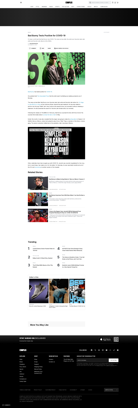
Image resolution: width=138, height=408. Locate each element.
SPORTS (57, 6)
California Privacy (50, 390)
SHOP (31, 6)
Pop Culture (52, 177)
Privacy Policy (100, 365)
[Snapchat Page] (110, 350)
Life (20, 371)
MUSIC (51, 6)
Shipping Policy (38, 366)
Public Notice (62, 390)
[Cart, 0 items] (117, 2)
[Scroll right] (84, 291)
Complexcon (23, 379)
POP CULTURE (65, 6)
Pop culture (23, 366)
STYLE (37, 6)
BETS (73, 6)
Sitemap (82, 390)
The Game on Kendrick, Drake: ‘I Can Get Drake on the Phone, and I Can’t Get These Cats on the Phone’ (73, 258)
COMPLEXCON (103, 6)
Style (50, 304)
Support (36, 364)
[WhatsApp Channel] (99, 350)
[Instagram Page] (102, 350)
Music (29, 32)
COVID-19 (49, 91)
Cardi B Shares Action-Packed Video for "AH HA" (44, 249)
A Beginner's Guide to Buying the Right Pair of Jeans (58, 306)
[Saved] (113, 2)
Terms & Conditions (25, 390)
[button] (111, 390)
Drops (36, 361)
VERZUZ (89, 6)
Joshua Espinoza (53, 205)
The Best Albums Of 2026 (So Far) (77, 306)
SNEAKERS (44, 6)
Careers (51, 359)
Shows (21, 376)
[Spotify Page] (117, 350)
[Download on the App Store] (105, 339)
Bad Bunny (31, 91)
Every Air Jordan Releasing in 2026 (37, 306)
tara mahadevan (53, 189)
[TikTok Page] (114, 350)
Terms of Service (110, 365)
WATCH (96, 6)
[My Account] (115, 2)
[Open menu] (21, 2)
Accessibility (73, 390)
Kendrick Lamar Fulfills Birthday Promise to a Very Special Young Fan (73, 266)
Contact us (52, 361)
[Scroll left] (29, 291)
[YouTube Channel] (106, 350)
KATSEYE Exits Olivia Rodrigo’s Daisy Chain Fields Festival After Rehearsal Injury (72, 249)
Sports (21, 369)
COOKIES (90, 389)
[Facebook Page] (91, 350)
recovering (38, 167)
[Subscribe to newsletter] (113, 360)
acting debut (73, 119)
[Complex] (69, 2)
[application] (56, 143)
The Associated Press (43, 96)
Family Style (23, 381)
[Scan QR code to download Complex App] (116, 339)
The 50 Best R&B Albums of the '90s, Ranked (43, 266)
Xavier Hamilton (53, 221)
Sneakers (31, 304)
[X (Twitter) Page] (95, 350)
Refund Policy (38, 369)
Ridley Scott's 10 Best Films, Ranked (42, 258)
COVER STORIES (81, 6)
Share (49, 48)
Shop (35, 359)
